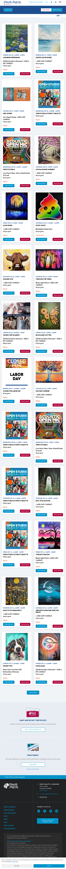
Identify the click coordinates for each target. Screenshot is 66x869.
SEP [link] (58, 16)
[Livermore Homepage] (12, 2)
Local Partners (9, 828)
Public (46, 10)
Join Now (33, 764)
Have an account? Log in (33, 769)
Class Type (8, 10)
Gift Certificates (10, 813)
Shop (5, 819)
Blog (5, 822)
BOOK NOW (25, 74)
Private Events (9, 810)
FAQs (5, 816)
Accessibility (27, 841)
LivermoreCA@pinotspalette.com (49, 794)
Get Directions (44, 790)
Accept (49, 866)
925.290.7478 (43, 797)
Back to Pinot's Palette (36, 2)
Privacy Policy (19, 841)
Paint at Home (9, 825)
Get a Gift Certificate (33, 729)
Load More (33, 692)
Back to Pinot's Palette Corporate (15, 777)
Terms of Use (10, 841)
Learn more (15, 861)
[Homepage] (18, 785)
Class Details (8, 73)
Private (57, 10)
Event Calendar (9, 807)
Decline (17, 866)
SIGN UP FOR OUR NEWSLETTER (48, 821)
